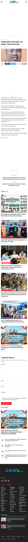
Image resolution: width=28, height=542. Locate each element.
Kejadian (3, 510)
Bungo (2, 495)
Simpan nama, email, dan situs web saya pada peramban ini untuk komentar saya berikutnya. (14, 399)
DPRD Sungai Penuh (4, 501)
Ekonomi (3, 503)
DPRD (2, 499)
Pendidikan (21, 490)
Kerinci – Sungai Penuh (13, 492)
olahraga (12, 507)
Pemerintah (21, 488)
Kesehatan (12, 494)
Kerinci (11, 489)
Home (2, 39)
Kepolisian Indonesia (12, 488)
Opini (11, 509)
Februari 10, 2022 (4, 46)
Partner (23, 536)
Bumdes (5, 137)
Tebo (20, 507)
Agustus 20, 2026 (4, 243)
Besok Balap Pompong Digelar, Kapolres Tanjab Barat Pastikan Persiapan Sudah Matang (16, 519)
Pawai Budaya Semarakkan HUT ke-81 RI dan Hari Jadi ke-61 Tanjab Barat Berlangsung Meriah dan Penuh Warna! (14, 294)
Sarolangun (21, 497)
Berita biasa (3, 493)
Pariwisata (21, 487)
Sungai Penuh (22, 499)
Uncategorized (22, 511)
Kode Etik (3, 536)
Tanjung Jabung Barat (7, 211)
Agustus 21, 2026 (4, 217)
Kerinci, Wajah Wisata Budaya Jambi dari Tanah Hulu (15, 450)
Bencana (3, 490)
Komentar (3, 364)
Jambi (2, 506)
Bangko (2, 487)
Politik (20, 493)
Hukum (2, 505)
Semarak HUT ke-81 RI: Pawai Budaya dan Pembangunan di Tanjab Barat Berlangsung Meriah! (12, 347)
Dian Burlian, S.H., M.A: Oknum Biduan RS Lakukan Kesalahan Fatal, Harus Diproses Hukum (16, 526)
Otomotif (12, 511)
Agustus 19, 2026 (4, 323)
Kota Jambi (12, 497)
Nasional (12, 506)
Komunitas (12, 496)
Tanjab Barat (22, 500)
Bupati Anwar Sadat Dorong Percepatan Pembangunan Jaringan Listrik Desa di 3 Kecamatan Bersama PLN (11, 267)
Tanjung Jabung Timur (22, 506)
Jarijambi (3, 508)
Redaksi (8, 536)
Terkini (20, 509)
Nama (2, 380)
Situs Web (3, 392)
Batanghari (3, 488)
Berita (2, 492)
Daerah (5, 39)
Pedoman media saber (16, 536)
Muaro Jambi (13, 502)
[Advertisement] (14, 19)
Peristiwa (21, 492)
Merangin (12, 501)
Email (2, 386)
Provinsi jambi (22, 495)
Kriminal (12, 499)
